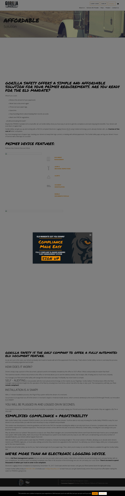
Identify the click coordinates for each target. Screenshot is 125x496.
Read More (103, 493)
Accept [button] (95, 493)
